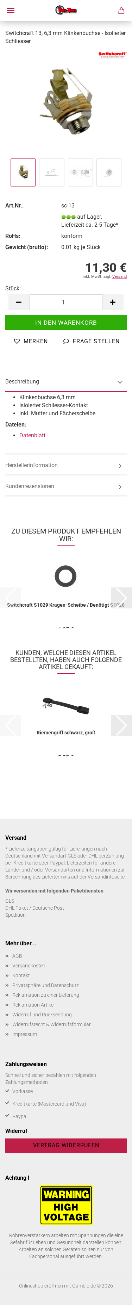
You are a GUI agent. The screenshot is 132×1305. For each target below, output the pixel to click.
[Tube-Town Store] (66, 10)
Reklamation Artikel (33, 1005)
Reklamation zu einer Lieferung (45, 995)
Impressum (24, 1034)
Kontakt (21, 975)
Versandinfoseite (106, 877)
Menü (10, 10)
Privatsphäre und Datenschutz (45, 985)
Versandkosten (28, 965)
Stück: (13, 288)
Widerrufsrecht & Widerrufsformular (51, 1024)
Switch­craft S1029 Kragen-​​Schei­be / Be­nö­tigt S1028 (66, 605)
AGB (17, 956)
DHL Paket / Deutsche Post (34, 908)
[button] (19, 302)
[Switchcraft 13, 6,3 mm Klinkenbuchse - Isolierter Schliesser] (66, 103)
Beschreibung (22, 381)
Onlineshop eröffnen (41, 1286)
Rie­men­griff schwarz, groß (66, 732)
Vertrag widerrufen (66, 1145)
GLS (9, 901)
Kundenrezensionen (29, 486)
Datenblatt (32, 435)
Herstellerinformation (31, 465)
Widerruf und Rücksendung (42, 1014)
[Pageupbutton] (112, 1294)
